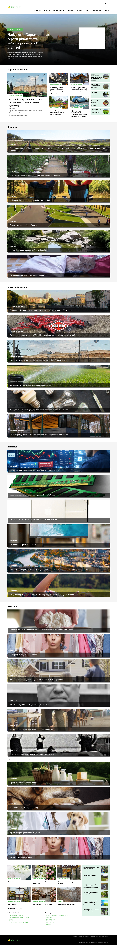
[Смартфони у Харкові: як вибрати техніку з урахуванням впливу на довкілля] (58, 585)
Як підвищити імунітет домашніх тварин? (27, 275)
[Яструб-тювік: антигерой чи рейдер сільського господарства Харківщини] (104, 886)
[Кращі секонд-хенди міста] (58, 848)
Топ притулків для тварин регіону (24, 807)
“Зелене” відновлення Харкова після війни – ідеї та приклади (57, 112)
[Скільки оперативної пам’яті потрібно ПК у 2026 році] (58, 486)
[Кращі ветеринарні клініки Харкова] (58, 823)
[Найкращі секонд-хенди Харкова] (58, 645)
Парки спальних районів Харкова (24, 225)
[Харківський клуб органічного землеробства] (106, 111)
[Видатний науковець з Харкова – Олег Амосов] (58, 695)
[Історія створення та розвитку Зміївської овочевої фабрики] (58, 166)
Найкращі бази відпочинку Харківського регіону (30, 200)
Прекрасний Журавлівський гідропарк (95, 86)
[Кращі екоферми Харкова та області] (58, 773)
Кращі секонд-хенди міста (21, 857)
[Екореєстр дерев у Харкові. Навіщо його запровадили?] (104, 911)
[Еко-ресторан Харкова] (104, 877)
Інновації (13, 466)
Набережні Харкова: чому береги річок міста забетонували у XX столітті (41, 310)
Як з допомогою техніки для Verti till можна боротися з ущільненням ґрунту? (42, 335)
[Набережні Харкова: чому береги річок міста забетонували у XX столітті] (58, 301)
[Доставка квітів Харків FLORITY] (44, 872)
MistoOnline (105, 936)
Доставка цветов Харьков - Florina (19, 917)
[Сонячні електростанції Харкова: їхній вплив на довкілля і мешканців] (104, 903)
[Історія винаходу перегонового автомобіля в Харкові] (58, 745)
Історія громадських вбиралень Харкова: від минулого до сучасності (79, 89)
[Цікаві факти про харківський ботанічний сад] (58, 241)
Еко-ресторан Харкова (90, 875)
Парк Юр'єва (50, 922)
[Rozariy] (19, 872)
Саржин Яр (49, 917)
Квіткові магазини (14, 878)
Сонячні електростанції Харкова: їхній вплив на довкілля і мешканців (90, 902)
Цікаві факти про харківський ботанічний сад (29, 250)
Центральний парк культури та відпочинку (58, 915)
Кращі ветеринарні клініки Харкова (25, 832)
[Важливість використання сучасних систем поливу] (58, 376)
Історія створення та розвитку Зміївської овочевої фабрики (35, 175)
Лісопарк (49, 924)
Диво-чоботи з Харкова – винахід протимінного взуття (33, 729)
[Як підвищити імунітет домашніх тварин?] (58, 266)
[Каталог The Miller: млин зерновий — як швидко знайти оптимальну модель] (58, 620)
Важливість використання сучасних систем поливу (31, 385)
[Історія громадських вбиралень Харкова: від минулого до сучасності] (79, 79)
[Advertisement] (92, 38)
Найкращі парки (50, 913)
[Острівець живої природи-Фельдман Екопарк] (104, 894)
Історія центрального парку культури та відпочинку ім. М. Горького (96, 77)
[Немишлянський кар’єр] (69, 894)
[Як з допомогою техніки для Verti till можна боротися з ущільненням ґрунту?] (58, 326)
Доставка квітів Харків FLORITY (18, 922)
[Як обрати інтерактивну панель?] (58, 535)
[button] (106, 3)
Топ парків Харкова (94, 93)
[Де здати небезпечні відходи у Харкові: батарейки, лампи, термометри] (58, 79)
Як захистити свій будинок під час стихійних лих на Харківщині (37, 679)
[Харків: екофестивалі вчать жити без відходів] (104, 869)
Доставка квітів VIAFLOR (42, 904)
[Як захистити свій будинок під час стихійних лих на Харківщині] (58, 670)
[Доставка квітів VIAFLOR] (44, 894)
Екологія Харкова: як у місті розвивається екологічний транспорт (25, 102)
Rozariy (11, 882)
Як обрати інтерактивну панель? (23, 545)
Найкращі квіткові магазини (16, 913)
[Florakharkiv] (19, 894)
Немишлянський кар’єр (66, 904)
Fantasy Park (50, 921)
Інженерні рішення (15, 29)
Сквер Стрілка (50, 919)
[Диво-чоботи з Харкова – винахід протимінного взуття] (58, 720)
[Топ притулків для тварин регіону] (58, 798)
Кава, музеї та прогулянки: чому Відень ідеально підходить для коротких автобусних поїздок (49, 570)
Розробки (13, 626)
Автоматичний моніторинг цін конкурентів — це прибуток (34, 470)
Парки (60, 901)
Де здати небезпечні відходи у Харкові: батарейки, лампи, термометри (56, 90)
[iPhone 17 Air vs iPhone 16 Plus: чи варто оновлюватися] (58, 511)
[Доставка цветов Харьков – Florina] (69, 872)
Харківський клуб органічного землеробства (96, 111)
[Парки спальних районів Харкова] (58, 216)
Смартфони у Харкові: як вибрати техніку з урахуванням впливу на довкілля (42, 594)
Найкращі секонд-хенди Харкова (24, 655)
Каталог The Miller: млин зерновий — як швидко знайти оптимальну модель (42, 630)
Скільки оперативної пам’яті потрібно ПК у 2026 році (32, 495)
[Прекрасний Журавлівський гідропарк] (106, 86)
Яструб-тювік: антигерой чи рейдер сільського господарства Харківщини (91, 885)
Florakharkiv (12, 904)
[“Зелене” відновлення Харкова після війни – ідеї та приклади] (58, 102)
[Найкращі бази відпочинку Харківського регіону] (58, 191)
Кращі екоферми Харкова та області (25, 783)
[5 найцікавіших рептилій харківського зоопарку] (106, 103)
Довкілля (13, 144)
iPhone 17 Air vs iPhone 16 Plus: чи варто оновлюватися (33, 520)
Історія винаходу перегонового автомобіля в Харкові (32, 754)
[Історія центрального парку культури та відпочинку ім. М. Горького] (106, 76)
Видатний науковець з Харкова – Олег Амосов (29, 704)
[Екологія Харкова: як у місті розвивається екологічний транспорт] (27, 85)
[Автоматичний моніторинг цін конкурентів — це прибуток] (58, 461)
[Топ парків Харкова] (106, 95)
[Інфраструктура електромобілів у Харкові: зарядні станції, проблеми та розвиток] (79, 102)
